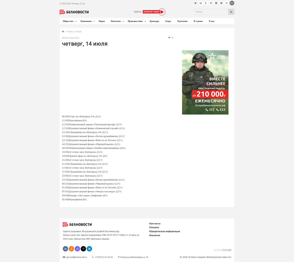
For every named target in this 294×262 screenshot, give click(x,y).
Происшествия (135, 21)
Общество (68, 21)
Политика (116, 21)
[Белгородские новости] (74, 12)
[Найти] (231, 12)
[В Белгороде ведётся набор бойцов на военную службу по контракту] (205, 82)
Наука (102, 21)
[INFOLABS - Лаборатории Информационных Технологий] (227, 249)
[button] (76, 21)
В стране (198, 21)
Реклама (154, 227)
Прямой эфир (151, 11)
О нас (212, 21)
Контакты (154, 223)
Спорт (168, 21)
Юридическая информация (164, 231)
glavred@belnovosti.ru (76, 257)
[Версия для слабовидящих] (195, 3)
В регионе (182, 21)
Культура (154, 21)
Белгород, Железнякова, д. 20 (134, 257)
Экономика (86, 21)
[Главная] (63, 31)
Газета (137, 11)
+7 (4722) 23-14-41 (103, 257)
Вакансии (154, 235)
